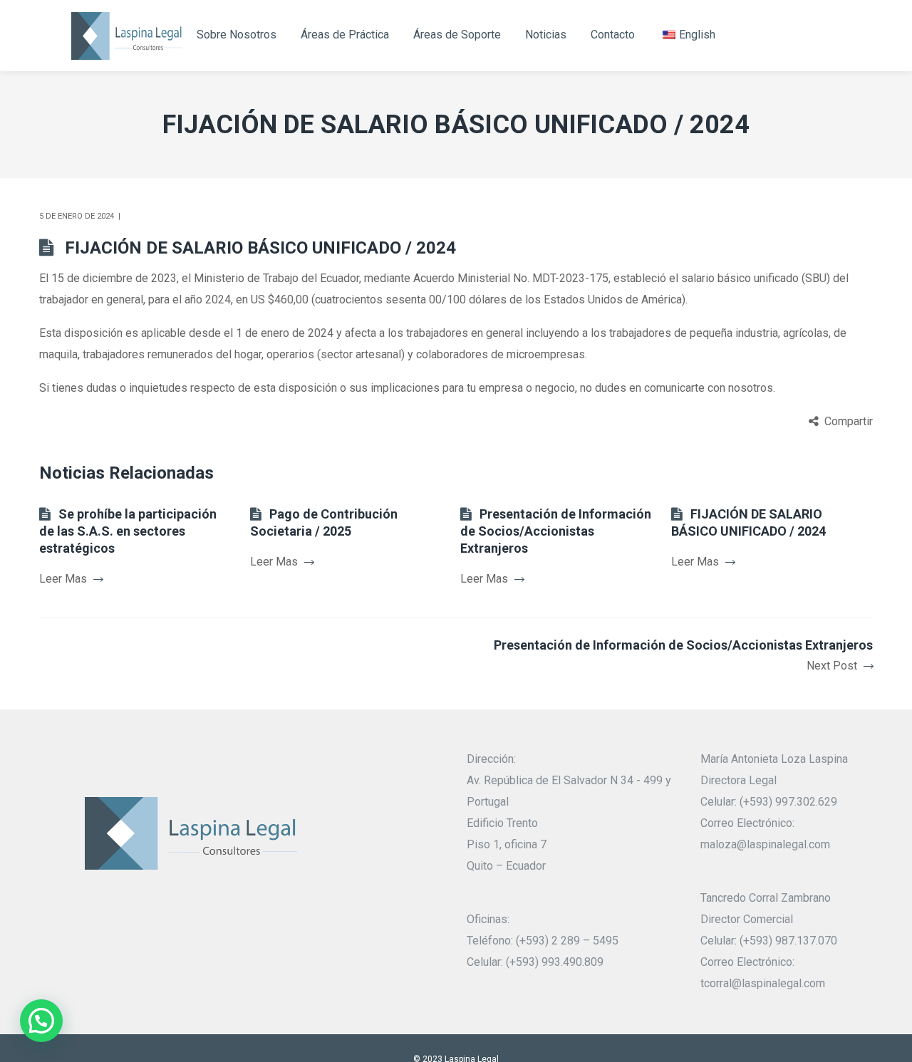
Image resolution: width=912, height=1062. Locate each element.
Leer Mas (63, 578)
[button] (41, 1020)
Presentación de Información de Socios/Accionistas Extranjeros (555, 531)
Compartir (848, 421)
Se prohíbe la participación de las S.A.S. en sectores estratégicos (128, 531)
